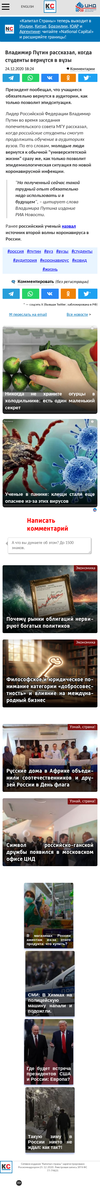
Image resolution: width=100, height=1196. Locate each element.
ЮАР (74, 26)
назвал (69, 226)
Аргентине (29, 32)
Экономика (85, 568)
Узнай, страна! (82, 727)
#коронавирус (54, 260)
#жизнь (50, 269)
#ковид (79, 260)
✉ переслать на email (28, 315)
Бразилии (58, 26)
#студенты (82, 251)
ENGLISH (27, 7)
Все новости (77, 315)
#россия (15, 251)
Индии (26, 26)
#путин (34, 251)
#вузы (62, 251)
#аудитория (25, 260)
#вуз (48, 251)
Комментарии (82, 69)
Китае (40, 26)
